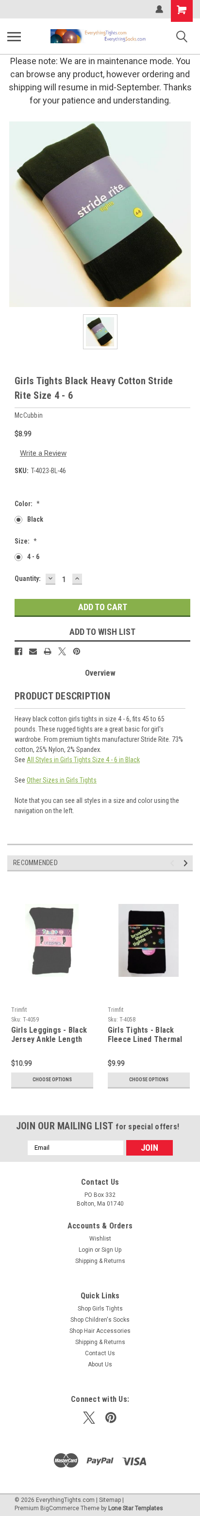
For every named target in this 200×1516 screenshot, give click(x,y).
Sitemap (110, 1500)
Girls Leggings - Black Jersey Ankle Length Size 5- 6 (49, 1035)
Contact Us (100, 1353)
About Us (100, 1364)
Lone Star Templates (135, 1508)
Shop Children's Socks (100, 1319)
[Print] (47, 651)
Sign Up (111, 1249)
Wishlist (100, 1238)
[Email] (33, 651)
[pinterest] (111, 1418)
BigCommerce (59, 1508)
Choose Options (52, 1079)
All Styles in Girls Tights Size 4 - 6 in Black (83, 760)
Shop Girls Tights (100, 1308)
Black (35, 519)
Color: (27, 504)
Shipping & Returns (100, 1261)
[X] (62, 651)
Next (187, 863)
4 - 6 (33, 557)
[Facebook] (18, 651)
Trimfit (19, 1009)
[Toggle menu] (14, 36)
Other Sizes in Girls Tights (62, 780)
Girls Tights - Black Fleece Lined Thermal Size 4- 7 (145, 1035)
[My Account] (159, 9)
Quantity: (28, 578)
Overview (100, 673)
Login (86, 1249)
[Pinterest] (77, 651)
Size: (26, 541)
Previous (173, 863)
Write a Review (43, 453)
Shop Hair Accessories (100, 1331)
